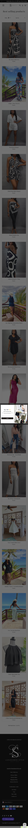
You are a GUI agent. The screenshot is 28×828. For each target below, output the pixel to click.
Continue (7, 418)
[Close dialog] (26, 405)
